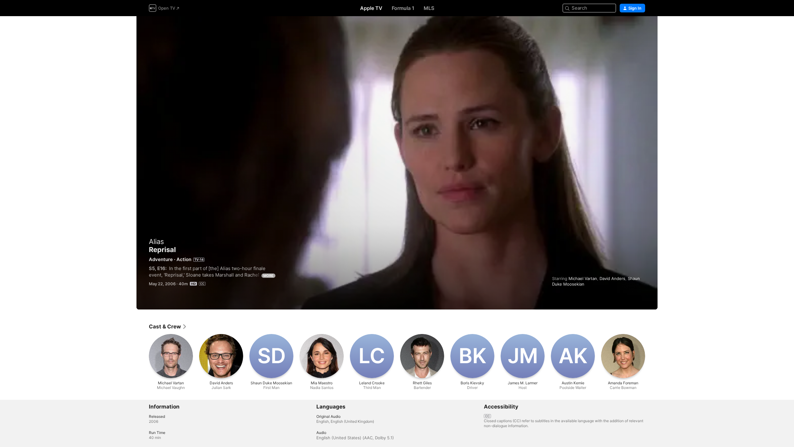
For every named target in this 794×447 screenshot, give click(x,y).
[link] (168, 326)
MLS (429, 8)
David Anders (612, 278)
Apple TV (371, 8)
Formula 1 (403, 8)
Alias (156, 241)
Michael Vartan (583, 278)
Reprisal (397, 162)
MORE (268, 275)
